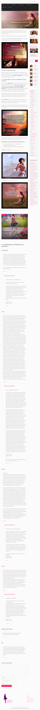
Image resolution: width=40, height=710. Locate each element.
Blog (8, 4)
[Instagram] (33, 2)
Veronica (3, 566)
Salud (31, 131)
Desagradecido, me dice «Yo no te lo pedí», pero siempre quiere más (33, 47)
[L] (28, 708)
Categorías (13, 4)
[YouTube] (37, 2)
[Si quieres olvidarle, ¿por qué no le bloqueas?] (31, 77)
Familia (32, 124)
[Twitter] (31, 2)
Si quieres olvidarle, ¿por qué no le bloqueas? (33, 179)
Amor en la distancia (33, 54)
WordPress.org (29, 701)
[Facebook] (28, 2)
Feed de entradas (30, 698)
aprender (4, 210)
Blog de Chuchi (12, 150)
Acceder (28, 696)
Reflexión (27, 24)
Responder (4, 271)
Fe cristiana (33, 146)
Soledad (32, 153)
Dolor (32, 145)
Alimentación (33, 133)
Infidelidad (33, 126)
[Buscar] (36, 61)
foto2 (11, 180)
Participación (33, 116)
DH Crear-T (18, 150)
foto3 (14, 180)
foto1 (9, 180)
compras (32, 109)
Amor (32, 141)
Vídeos (9, 7)
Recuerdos (33, 152)
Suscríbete (29, 4)
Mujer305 (3, 469)
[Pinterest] (35, 2)
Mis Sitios (32, 114)
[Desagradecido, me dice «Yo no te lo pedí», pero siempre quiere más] (34, 42)
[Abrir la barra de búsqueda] (2, 9)
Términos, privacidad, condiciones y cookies (21, 708)
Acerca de (21, 4)
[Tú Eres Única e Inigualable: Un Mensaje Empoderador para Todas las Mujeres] (31, 85)
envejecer (7, 210)
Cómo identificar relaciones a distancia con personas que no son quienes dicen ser (34, 56)
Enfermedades (33, 136)
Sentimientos (32, 140)
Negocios (32, 99)
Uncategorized (32, 155)
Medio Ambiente (34, 112)
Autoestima (33, 143)
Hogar (32, 111)
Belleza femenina (34, 134)
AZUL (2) (3, 311)
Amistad (32, 119)
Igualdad (32, 97)
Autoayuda (32, 92)
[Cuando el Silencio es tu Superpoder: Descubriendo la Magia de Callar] (31, 81)
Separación (33, 36)
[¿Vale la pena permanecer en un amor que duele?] (34, 34)
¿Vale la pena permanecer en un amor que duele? (33, 38)
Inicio (3, 4)
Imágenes (4, 7)
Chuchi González (8, 149)
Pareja (31, 36)
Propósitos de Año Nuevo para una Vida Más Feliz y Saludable (34, 196)
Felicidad (32, 148)
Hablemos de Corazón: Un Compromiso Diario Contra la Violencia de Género (33, 202)
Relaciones (31, 44)
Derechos (32, 96)
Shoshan (12, 708)
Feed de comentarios (30, 700)
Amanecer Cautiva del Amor (9, 275)
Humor (32, 150)
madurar (10, 210)
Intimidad (32, 138)
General (31, 107)
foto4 (16, 180)
